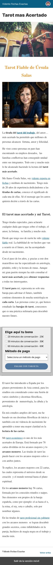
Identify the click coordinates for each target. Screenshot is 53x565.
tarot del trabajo (26, 132)
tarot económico (14, 438)
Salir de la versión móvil (26, 561)
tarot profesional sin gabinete (35, 517)
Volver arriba (45, 553)
